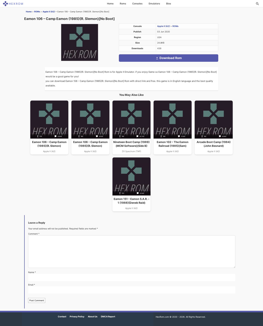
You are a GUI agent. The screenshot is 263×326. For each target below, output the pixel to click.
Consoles (137, 3)
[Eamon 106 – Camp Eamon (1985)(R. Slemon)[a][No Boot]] (49, 127)
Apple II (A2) (49, 11)
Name (32, 272)
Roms (123, 3)
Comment (33, 233)
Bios (168, 3)
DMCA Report (108, 316)
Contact (62, 316)
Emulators (154, 3)
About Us (92, 316)
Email (31, 284)
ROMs (37, 11)
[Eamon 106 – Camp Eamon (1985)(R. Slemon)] (90, 127)
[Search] (257, 3)
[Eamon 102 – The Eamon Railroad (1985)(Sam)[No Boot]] (173, 127)
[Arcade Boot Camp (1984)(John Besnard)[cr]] (214, 127)
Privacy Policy (77, 316)
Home (110, 3)
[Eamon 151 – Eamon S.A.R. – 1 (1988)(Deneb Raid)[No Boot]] (131, 184)
